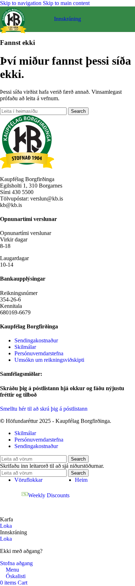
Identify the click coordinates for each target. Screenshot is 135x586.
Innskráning (67, 19)
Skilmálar (25, 347)
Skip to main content (66, 3)
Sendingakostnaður (36, 340)
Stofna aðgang (16, 563)
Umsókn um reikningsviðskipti (49, 360)
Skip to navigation (21, 3)
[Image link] (27, 167)
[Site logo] (13, 33)
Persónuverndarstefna (38, 353)
